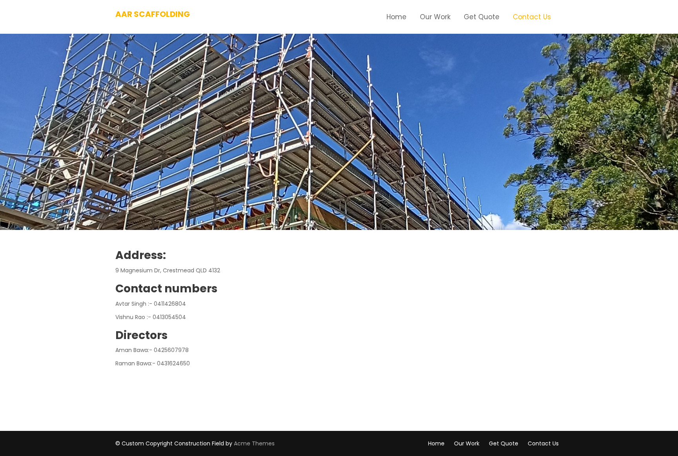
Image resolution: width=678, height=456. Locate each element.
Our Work (435, 17)
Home (396, 17)
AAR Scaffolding (152, 14)
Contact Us (532, 17)
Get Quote (481, 17)
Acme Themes (254, 443)
